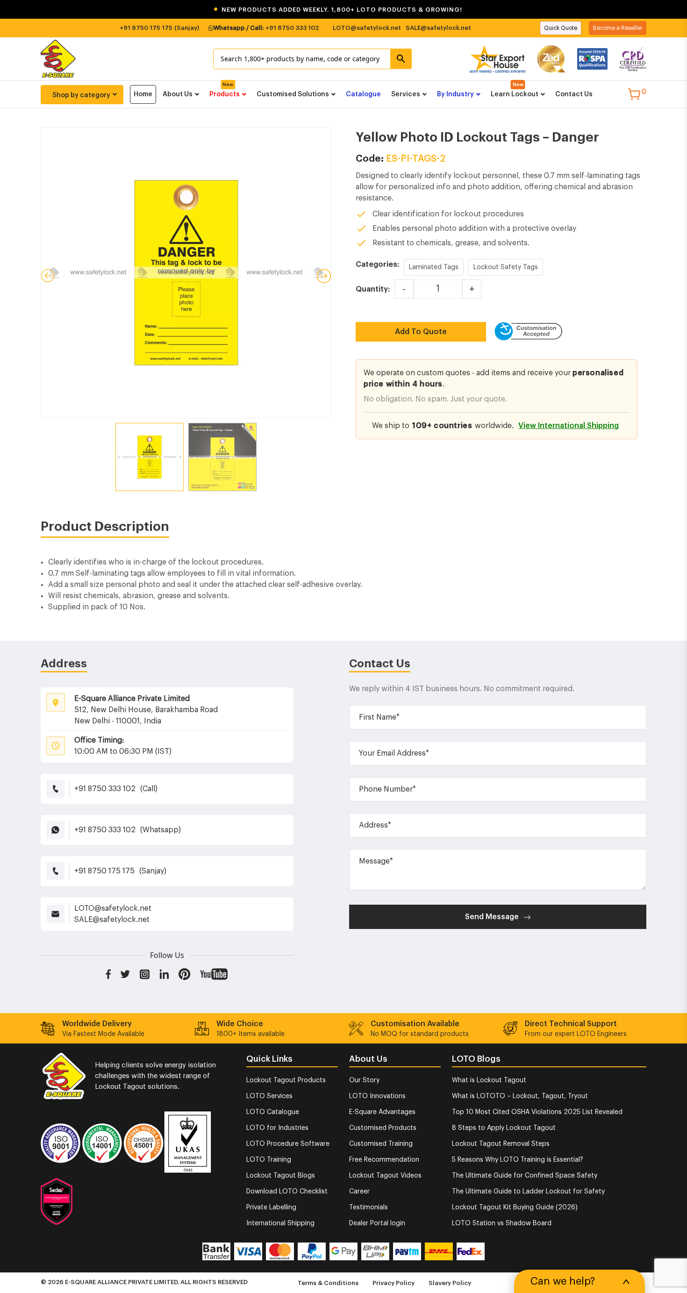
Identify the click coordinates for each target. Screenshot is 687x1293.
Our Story (364, 1080)
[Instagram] (145, 974)
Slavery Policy (450, 1283)
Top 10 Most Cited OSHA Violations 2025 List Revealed (537, 1112)
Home (143, 94)
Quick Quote (560, 28)
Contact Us (574, 94)
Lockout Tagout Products (286, 1080)
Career (359, 1191)
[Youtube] (214, 974)
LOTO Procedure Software (287, 1144)
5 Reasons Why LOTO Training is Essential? (517, 1160)
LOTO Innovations (377, 1096)
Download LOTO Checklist (287, 1191)
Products (224, 94)
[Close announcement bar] (674, 9)
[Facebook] (108, 974)
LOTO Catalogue (272, 1112)
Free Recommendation (384, 1160)
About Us (178, 94)
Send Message (492, 917)
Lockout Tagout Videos (385, 1175)
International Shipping (280, 1223)
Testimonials (368, 1207)
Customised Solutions (293, 94)
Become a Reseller (617, 28)
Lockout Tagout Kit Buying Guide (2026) (515, 1207)
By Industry (455, 94)
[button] (343, 9)
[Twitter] (125, 974)
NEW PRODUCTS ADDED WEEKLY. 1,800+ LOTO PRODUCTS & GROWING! (338, 9)
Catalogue (363, 94)
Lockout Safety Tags (505, 267)
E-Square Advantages (382, 1112)
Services (405, 94)
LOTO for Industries (277, 1128)
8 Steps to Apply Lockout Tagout (504, 1128)
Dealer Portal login (377, 1223)
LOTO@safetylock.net (367, 28)
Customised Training (381, 1144)
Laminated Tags (433, 267)
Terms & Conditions (328, 1283)
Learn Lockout (514, 94)
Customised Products (382, 1128)
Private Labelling (271, 1207)
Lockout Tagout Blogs (280, 1175)
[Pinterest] (185, 974)
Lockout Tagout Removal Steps (501, 1144)
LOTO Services (269, 1096)
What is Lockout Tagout (489, 1080)
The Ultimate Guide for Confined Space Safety (524, 1175)
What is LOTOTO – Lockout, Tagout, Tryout (520, 1096)
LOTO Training (268, 1160)
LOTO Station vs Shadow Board (501, 1223)
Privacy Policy (393, 1283)
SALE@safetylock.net (438, 28)
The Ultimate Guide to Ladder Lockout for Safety (528, 1191)
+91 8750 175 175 (146, 28)
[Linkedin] (164, 974)
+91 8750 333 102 (292, 28)
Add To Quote (421, 332)
